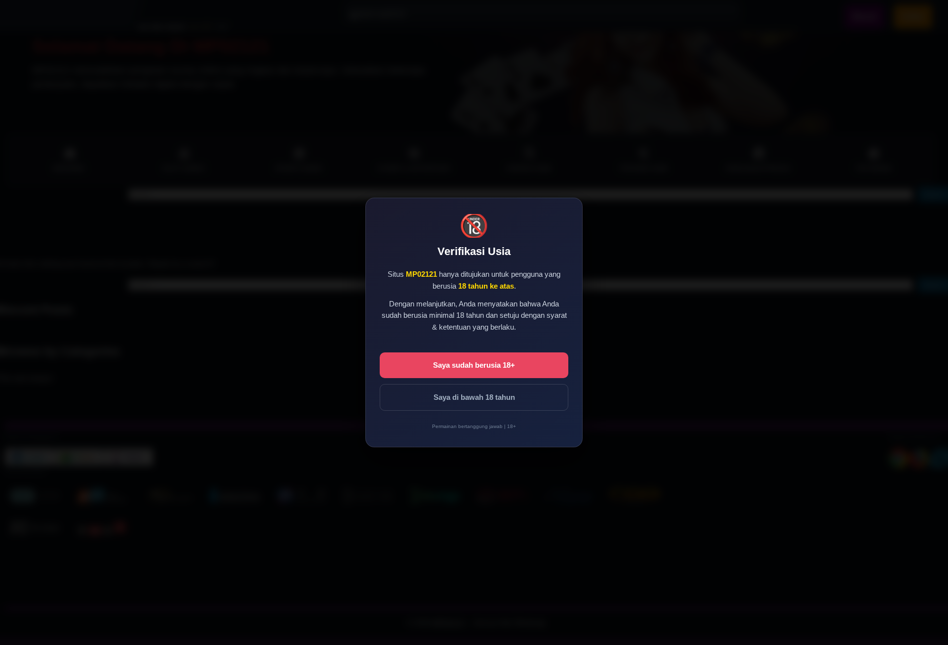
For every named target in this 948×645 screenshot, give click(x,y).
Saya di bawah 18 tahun (474, 397)
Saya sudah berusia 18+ (474, 365)
